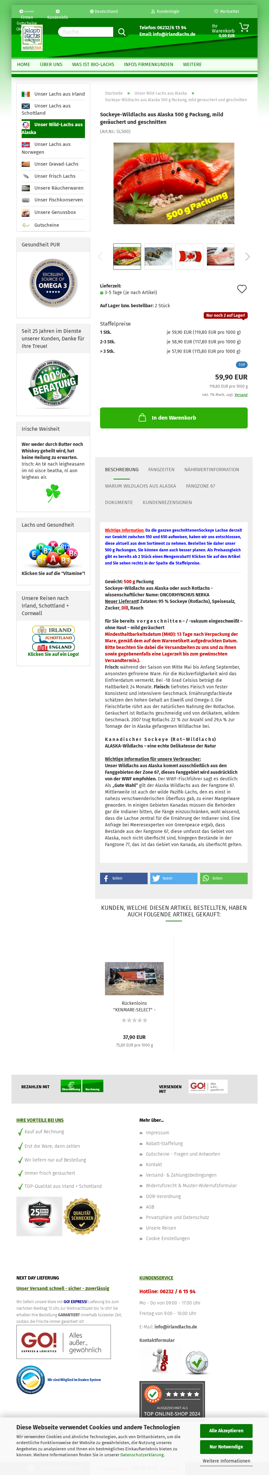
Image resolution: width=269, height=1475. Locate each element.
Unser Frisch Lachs (54, 176)
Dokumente (119, 502)
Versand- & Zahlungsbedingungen (181, 1175)
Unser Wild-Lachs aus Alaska (52, 129)
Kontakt (154, 1164)
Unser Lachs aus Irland (59, 94)
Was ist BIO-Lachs (93, 64)
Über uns (51, 64)
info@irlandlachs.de (176, 1327)
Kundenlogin (167, 11)
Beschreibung (121, 469)
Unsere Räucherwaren (58, 188)
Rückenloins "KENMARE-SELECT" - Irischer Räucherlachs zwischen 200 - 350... (134, 1006)
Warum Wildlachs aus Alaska (140, 486)
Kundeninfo (57, 16)
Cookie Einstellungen (168, 1238)
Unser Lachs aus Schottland (46, 109)
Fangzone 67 (200, 486)
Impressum (157, 1133)
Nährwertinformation (211, 469)
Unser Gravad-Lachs (55, 164)
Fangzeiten (161, 469)
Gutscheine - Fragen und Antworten (183, 1154)
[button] (124, 878)
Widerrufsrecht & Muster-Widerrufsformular (191, 1185)
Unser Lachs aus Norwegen (46, 148)
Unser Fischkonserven (58, 200)
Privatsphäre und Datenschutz (177, 1217)
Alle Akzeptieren (226, 1431)
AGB (150, 1207)
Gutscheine (46, 225)
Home (23, 64)
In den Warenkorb (174, 417)
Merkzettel (228, 11)
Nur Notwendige (226, 1447)
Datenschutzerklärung (142, 1454)
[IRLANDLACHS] (32, 38)
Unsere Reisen (161, 1228)
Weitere (192, 64)
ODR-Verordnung (163, 1196)
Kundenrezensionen (167, 502)
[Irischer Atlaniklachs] (174, 184)
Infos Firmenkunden (148, 64)
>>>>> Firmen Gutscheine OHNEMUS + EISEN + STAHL (26, 13)
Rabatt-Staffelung (164, 1143)
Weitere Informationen (226, 1461)
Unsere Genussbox (54, 212)
